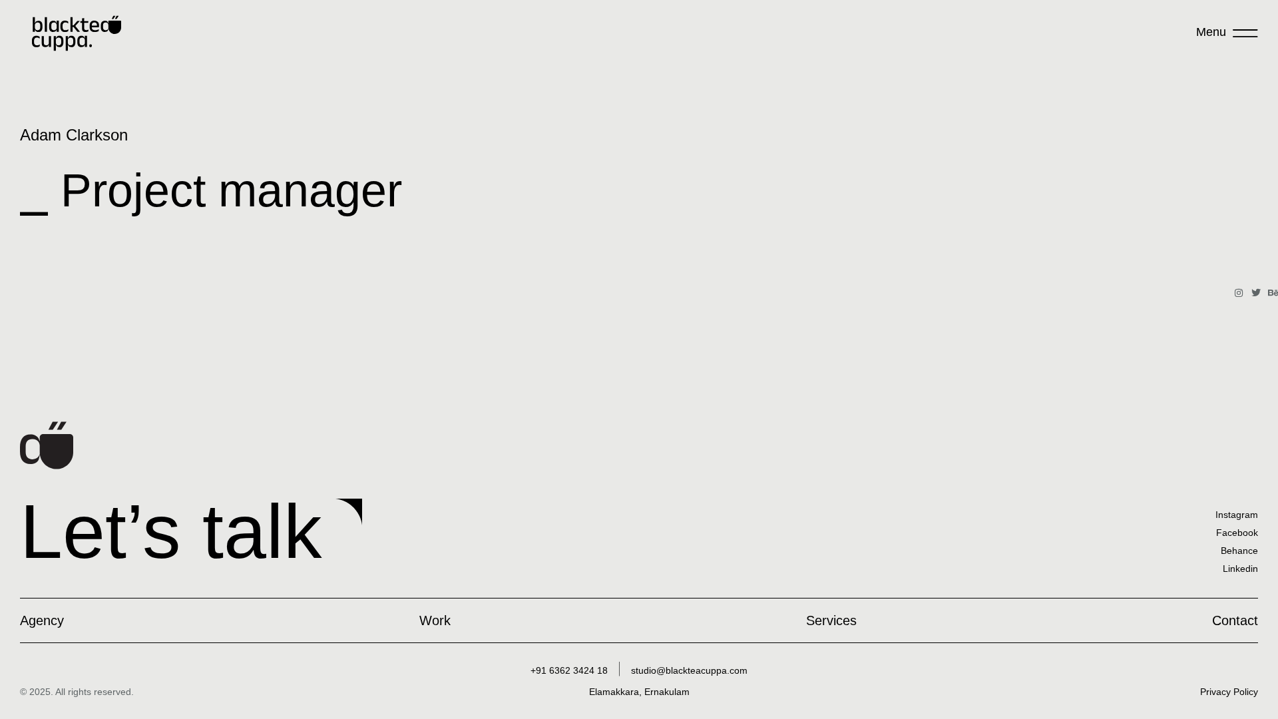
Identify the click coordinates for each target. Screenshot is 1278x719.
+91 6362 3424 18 (569, 670)
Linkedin (1240, 568)
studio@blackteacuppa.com (689, 670)
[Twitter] (1256, 293)
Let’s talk (171, 531)
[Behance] (1273, 293)
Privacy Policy (1229, 691)
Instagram (1236, 514)
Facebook (1237, 532)
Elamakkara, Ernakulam (639, 691)
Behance (1239, 550)
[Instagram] (1238, 293)
